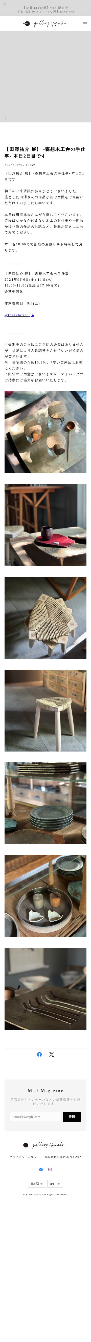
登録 (72, 1117)
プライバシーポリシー (25, 1157)
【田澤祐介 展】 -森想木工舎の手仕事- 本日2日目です (45, 153)
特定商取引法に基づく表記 (63, 1157)
